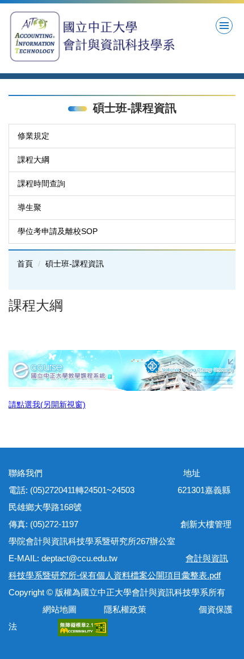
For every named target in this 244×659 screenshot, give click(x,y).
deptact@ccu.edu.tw (83, 558)
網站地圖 (57, 609)
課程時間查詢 (41, 183)
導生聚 (29, 207)
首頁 (25, 263)
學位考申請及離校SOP (58, 231)
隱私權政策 (125, 609)
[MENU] (224, 25)
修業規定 (33, 135)
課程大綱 (33, 159)
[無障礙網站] (83, 626)
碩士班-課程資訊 (74, 263)
